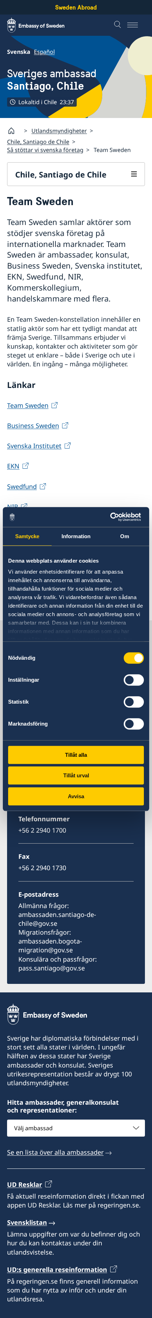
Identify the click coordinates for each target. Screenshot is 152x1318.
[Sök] (118, 25)
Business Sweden (33, 425)
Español (44, 52)
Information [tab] (76, 536)
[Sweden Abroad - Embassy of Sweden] (42, 25)
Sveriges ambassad (52, 79)
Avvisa (76, 796)
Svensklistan (27, 1222)
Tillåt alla (76, 755)
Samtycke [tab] (27, 536)
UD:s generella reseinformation (57, 1269)
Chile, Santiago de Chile (38, 142)
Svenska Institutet (34, 445)
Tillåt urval (76, 775)
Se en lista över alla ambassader (55, 1152)
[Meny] (136, 25)
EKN (13, 466)
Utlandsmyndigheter (59, 131)
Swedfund (22, 486)
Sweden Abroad (76, 7)
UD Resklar (24, 1184)
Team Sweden (27, 405)
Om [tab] (124, 536)
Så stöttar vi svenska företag (45, 150)
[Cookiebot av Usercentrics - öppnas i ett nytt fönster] (113, 517)
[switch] (134, 680)
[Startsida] (14, 131)
